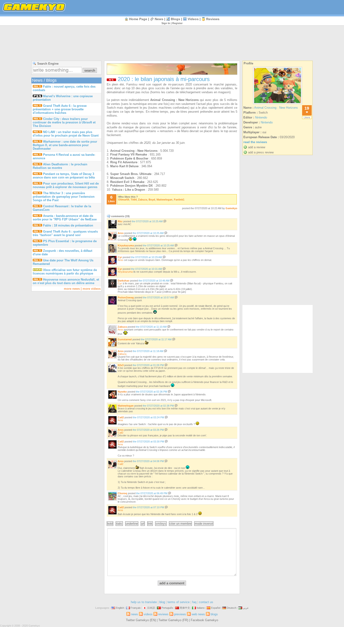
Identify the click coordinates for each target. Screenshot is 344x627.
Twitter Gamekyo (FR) (173, 620)
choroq (122, 493)
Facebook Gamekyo (204, 620)
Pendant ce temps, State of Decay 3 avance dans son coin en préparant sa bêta (64, 175)
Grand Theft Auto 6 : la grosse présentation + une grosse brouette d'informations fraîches (60, 109)
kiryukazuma (126, 245)
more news (72, 288)
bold (110, 523)
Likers (307, 117)
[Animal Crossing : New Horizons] (277, 104)
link (150, 523)
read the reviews (255, 142)
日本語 (151, 607)
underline (132, 523)
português (167, 607)
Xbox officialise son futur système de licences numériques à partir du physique (65, 271)
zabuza (142, 199)
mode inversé (204, 523)
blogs (175, 19)
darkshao (123, 280)
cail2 (121, 417)
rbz (120, 221)
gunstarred (125, 339)
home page (138, 19)
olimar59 (123, 199)
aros (121, 233)
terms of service (179, 602)
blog (162, 602)
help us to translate (144, 602)
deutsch (231, 607)
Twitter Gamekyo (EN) (141, 620)
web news (198, 614)
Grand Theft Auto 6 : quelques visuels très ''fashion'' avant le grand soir (65, 233)
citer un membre (180, 523)
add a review (256, 147)
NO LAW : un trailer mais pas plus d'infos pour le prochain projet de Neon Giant (66, 133)
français (136, 607)
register (177, 23)
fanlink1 (179, 199)
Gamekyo (231, 208)
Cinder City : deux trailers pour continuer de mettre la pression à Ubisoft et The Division (64, 122)
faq (194, 602)
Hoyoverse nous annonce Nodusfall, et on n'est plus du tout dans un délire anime (66, 281)
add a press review (261, 152)
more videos (92, 288)
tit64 (134, 199)
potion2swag (126, 297)
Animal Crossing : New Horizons (276, 107)
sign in (165, 23)
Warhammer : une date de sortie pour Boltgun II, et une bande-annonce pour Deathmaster (65, 145)
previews (180, 614)
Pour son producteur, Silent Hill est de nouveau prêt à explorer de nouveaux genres (66, 185)
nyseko (122, 391)
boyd (152, 199)
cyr (120, 257)
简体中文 (185, 607)
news (159, 19)
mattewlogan (164, 199)
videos (193, 19)
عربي (246, 607)
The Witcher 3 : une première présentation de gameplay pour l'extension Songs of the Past (64, 196)
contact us (206, 602)
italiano (201, 607)
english (120, 607)
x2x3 (121, 365)
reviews (213, 19)
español (215, 607)
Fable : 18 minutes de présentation (68, 225)
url (142, 523)
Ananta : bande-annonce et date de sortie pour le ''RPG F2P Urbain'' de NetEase (65, 217)
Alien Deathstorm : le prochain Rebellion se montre (60, 166)
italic (119, 523)
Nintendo (261, 117)
